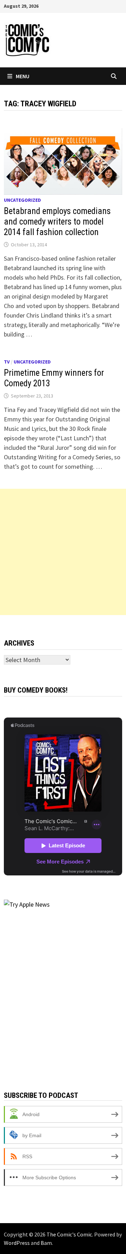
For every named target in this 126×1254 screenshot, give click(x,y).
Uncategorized (22, 200)
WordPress (17, 1242)
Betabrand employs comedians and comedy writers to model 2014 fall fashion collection (57, 221)
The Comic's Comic (69, 1234)
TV (7, 362)
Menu (22, 76)
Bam (46, 1242)
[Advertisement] (63, 552)
